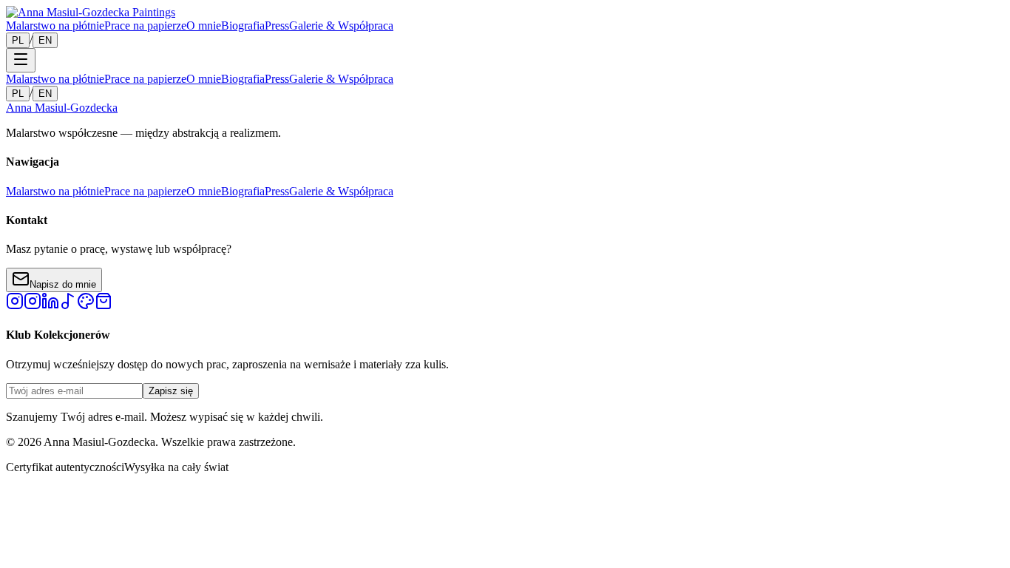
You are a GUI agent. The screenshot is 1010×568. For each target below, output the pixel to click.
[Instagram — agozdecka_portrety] (32, 306)
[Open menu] (20, 60)
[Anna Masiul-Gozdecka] (90, 12)
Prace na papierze (145, 25)
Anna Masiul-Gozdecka (62, 107)
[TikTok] (68, 306)
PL (18, 40)
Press (277, 25)
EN (45, 40)
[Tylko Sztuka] (103, 306)
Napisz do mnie (63, 284)
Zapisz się (171, 390)
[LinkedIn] (50, 306)
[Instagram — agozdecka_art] (15, 306)
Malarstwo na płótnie (55, 25)
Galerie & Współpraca (341, 25)
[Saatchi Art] (86, 306)
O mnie (203, 25)
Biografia (243, 25)
